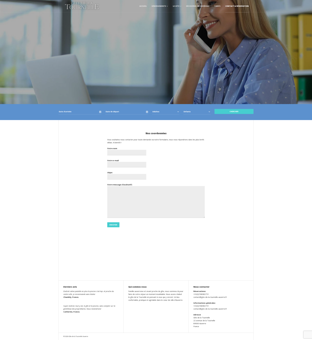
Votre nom (112, 148)
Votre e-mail (113, 160)
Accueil (143, 6)
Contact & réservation (237, 6)
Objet (109, 172)
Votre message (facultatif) (119, 184)
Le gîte (176, 6)
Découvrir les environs (197, 6)
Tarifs (217, 6)
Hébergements (159, 6)
